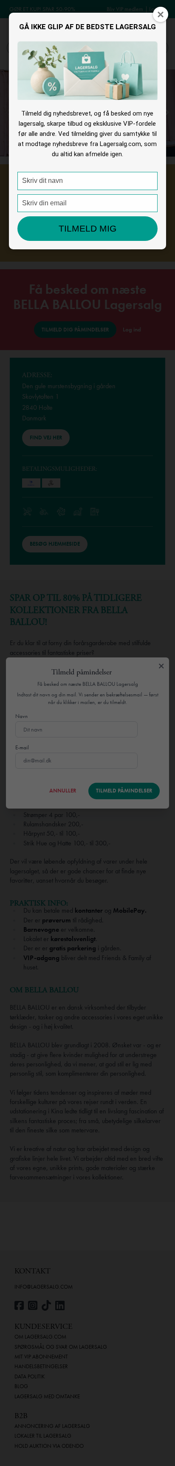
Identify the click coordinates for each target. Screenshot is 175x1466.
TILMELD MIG (87, 228)
